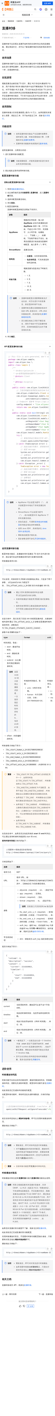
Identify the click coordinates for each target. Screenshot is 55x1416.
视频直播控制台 (17, 189)
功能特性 (19, 21)
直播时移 (27, 1285)
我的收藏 (46, 37)
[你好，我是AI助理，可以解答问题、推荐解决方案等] (40, 9)
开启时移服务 (40, 538)
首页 (3, 21)
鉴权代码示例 (38, 931)
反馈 (31, 1306)
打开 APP (47, 3)
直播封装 (42, 1228)
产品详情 (26, 37)
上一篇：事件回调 (9, 1294)
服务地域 (43, 143)
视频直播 (11, 21)
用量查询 (36, 1059)
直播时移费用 (28, 140)
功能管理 (28, 21)
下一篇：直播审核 (46, 1294)
